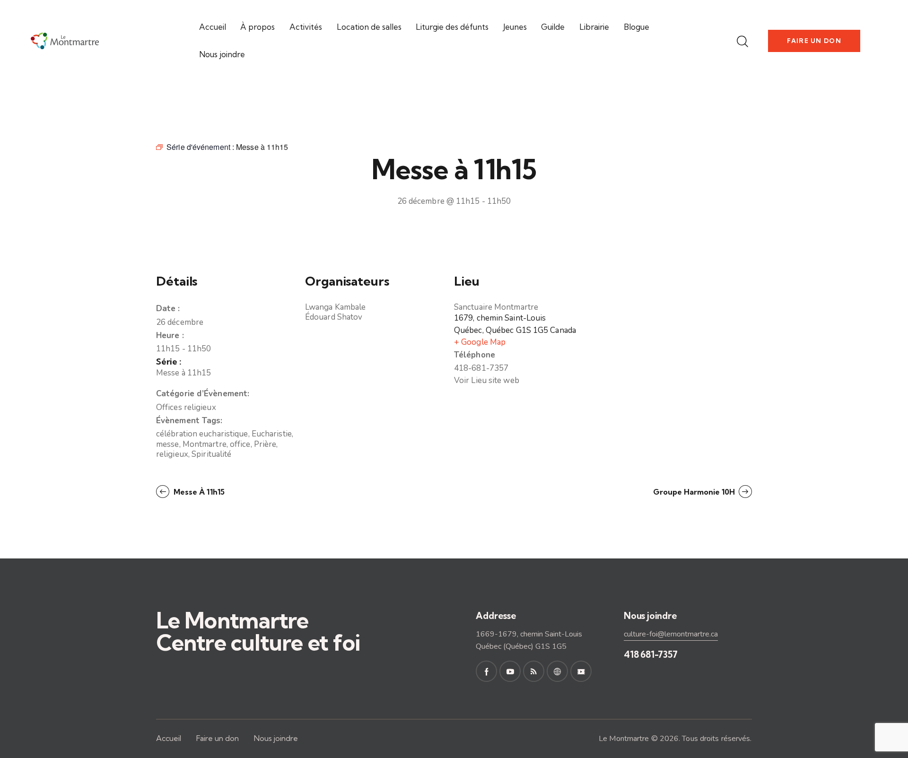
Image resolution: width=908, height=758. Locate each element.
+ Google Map (480, 342)
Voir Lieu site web (486, 380)
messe (167, 444)
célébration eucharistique (202, 433)
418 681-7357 (651, 654)
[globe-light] (557, 671)
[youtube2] (510, 671)
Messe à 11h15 (183, 372)
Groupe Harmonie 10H (695, 492)
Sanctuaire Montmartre (496, 307)
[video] (581, 671)
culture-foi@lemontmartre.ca (671, 634)
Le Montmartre (624, 738)
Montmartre (205, 444)
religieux (172, 454)
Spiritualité (211, 454)
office (240, 444)
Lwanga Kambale (335, 307)
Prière (265, 444)
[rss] (533, 671)
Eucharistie (272, 433)
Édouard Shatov (333, 317)
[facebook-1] (486, 671)
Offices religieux (186, 407)
